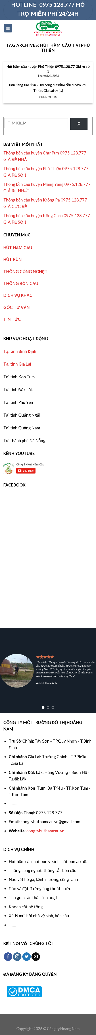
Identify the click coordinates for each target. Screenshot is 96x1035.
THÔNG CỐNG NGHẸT (25, 271)
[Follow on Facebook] (8, 956)
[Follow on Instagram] (17, 956)
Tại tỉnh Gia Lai (17, 364)
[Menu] (8, 28)
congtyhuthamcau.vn (45, 830)
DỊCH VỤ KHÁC (17, 295)
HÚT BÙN (12, 259)
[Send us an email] (35, 956)
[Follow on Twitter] (26, 956)
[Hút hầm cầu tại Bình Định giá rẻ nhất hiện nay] (48, 28)
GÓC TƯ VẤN (16, 307)
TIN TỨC (12, 319)
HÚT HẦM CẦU (17, 247)
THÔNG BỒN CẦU (20, 283)
